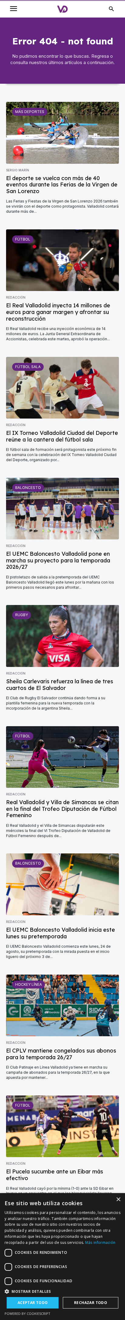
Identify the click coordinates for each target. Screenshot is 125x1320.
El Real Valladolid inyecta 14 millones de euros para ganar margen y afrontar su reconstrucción (58, 312)
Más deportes (29, 111)
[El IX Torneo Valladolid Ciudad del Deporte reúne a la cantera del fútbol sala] (62, 388)
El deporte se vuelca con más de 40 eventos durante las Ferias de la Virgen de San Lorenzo (61, 185)
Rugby (21, 615)
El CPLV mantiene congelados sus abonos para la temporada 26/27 (61, 1054)
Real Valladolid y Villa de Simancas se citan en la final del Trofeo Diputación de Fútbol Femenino (62, 809)
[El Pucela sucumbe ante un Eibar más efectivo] (62, 1126)
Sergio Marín (17, 170)
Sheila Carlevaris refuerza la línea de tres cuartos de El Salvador (59, 684)
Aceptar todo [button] (33, 1302)
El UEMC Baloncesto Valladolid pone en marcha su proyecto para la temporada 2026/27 (58, 560)
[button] (62, 1291)
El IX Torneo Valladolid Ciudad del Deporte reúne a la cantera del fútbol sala (62, 436)
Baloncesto (28, 487)
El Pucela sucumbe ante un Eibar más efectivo (54, 1175)
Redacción (15, 297)
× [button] (118, 1199)
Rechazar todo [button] (90, 1302)
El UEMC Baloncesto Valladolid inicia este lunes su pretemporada (60, 933)
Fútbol (22, 239)
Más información (100, 1242)
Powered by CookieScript (27, 1313)
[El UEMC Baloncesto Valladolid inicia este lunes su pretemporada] (62, 884)
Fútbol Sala (28, 366)
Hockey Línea (28, 984)
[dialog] (62, 1256)
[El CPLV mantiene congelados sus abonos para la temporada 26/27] (62, 1006)
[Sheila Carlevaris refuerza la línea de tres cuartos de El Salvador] (62, 636)
